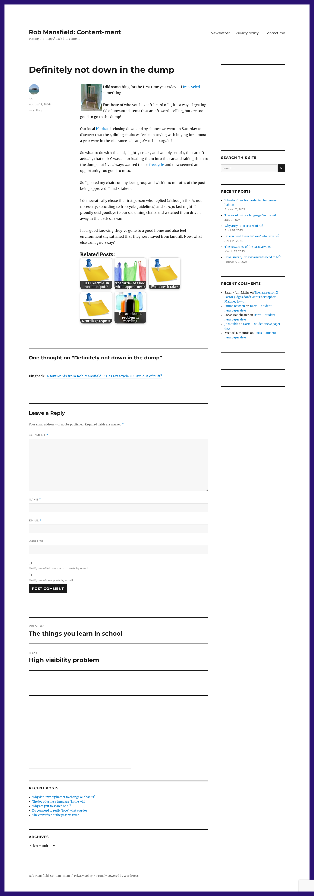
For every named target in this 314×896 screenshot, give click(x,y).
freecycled (191, 87)
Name (35, 499)
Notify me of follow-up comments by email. (59, 568)
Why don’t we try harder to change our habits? (63, 797)
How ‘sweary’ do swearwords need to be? (252, 257)
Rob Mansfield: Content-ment (75, 32)
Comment (38, 435)
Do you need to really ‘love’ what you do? (59, 810)
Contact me (275, 33)
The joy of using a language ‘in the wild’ (59, 801)
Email (35, 520)
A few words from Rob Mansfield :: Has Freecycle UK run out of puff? (104, 376)
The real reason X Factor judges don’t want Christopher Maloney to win (251, 297)
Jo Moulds (231, 324)
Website (36, 541)
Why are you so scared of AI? (51, 806)
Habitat (102, 129)
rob (31, 98)
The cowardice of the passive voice (55, 815)
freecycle (156, 164)
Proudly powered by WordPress (117, 876)
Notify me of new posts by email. (51, 580)
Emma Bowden (234, 306)
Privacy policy (247, 33)
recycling (35, 110)
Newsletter (220, 33)
